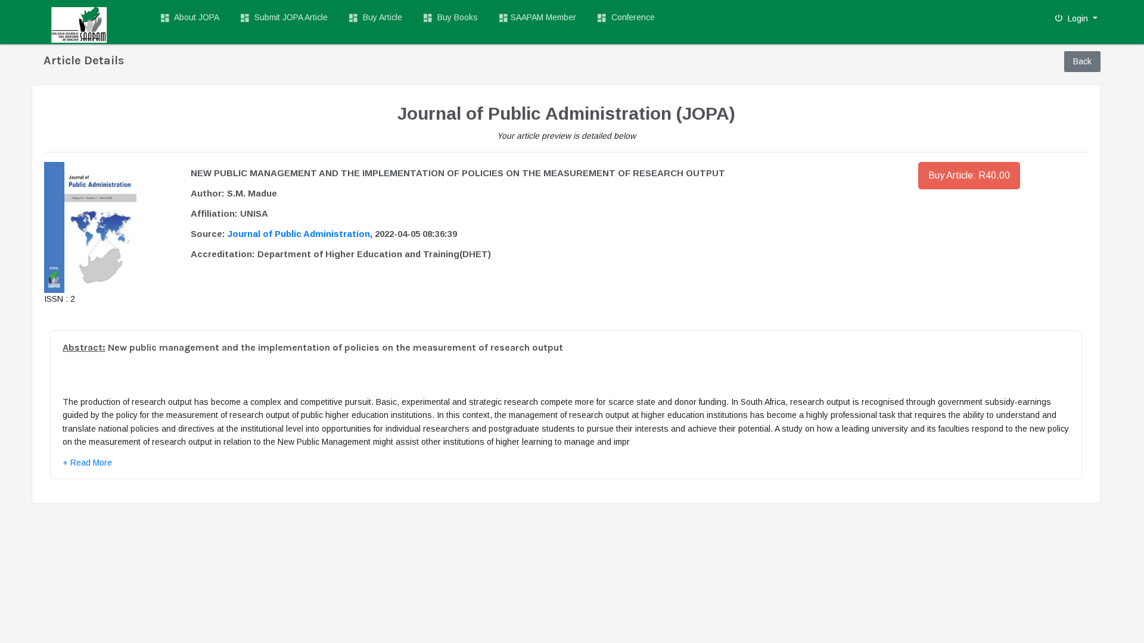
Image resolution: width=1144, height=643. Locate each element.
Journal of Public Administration (299, 234)
